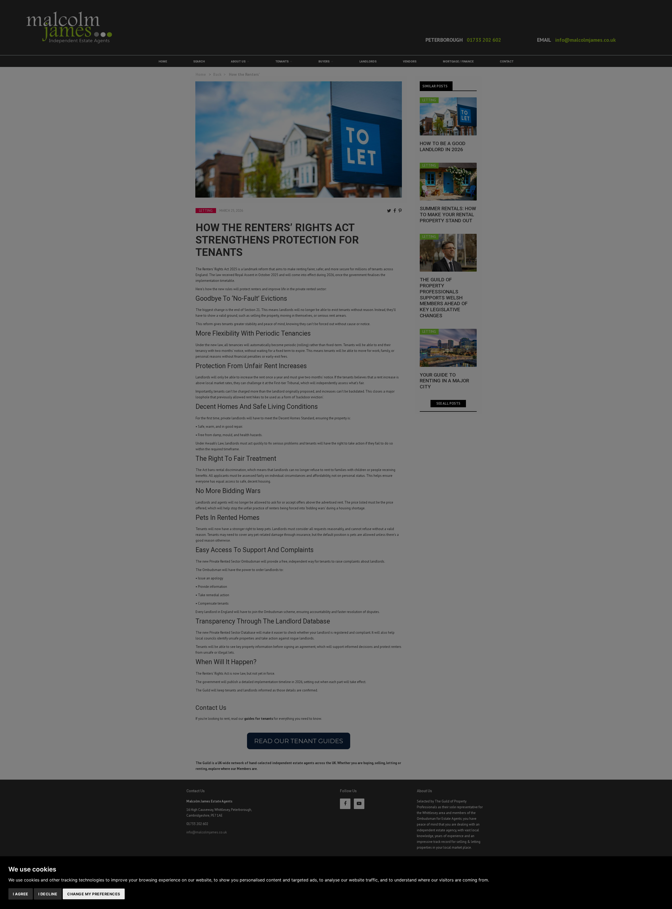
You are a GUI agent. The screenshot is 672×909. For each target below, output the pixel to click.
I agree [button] (20, 894)
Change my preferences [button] (93, 894)
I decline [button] (47, 894)
